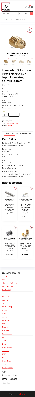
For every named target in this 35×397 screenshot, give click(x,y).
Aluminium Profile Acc (9, 283)
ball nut (4, 293)
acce (3, 280)
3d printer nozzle (9, 123)
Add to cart (14, 115)
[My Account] (26, 6)
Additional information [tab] (23, 133)
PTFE (4, 354)
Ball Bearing (6, 290)
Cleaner (5, 310)
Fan (3, 324)
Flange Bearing (7, 330)
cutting (4, 317)
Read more (10, 217)
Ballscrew (5, 297)
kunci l (4, 341)
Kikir (4, 337)
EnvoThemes (21, 394)
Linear (4, 344)
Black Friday (21, 19)
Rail (3, 357)
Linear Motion (7, 347)
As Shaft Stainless (8, 286)
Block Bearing (7, 307)
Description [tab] (10, 133)
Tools (4, 364)
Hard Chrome (7, 334)
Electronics (6, 320)
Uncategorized (7, 368)
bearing (5, 300)
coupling (5, 313)
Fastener (5, 327)
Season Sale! (8, 19)
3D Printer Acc (12, 122)
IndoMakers (9, 125)
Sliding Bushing (7, 361)
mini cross (5, 351)
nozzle (16, 123)
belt (3, 303)
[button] (32, 7)
